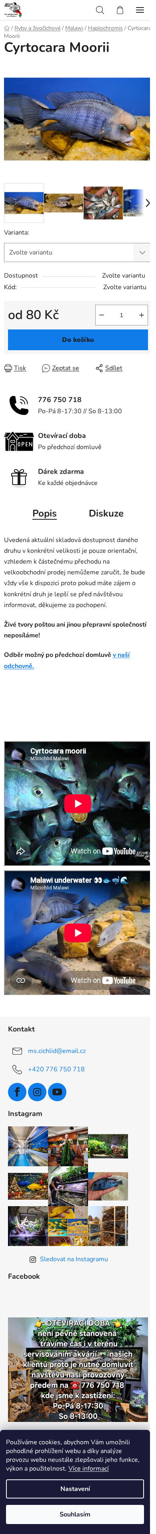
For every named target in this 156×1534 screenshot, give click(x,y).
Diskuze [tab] (106, 513)
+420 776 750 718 (56, 1069)
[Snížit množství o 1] (102, 315)
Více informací (88, 1468)
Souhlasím (75, 1514)
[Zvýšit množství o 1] (142, 315)
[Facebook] (17, 1092)
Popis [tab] (44, 513)
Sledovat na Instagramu (74, 1259)
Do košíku (78, 339)
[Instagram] (37, 1092)
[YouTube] (57, 1092)
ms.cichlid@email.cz (57, 1051)
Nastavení (75, 1489)
